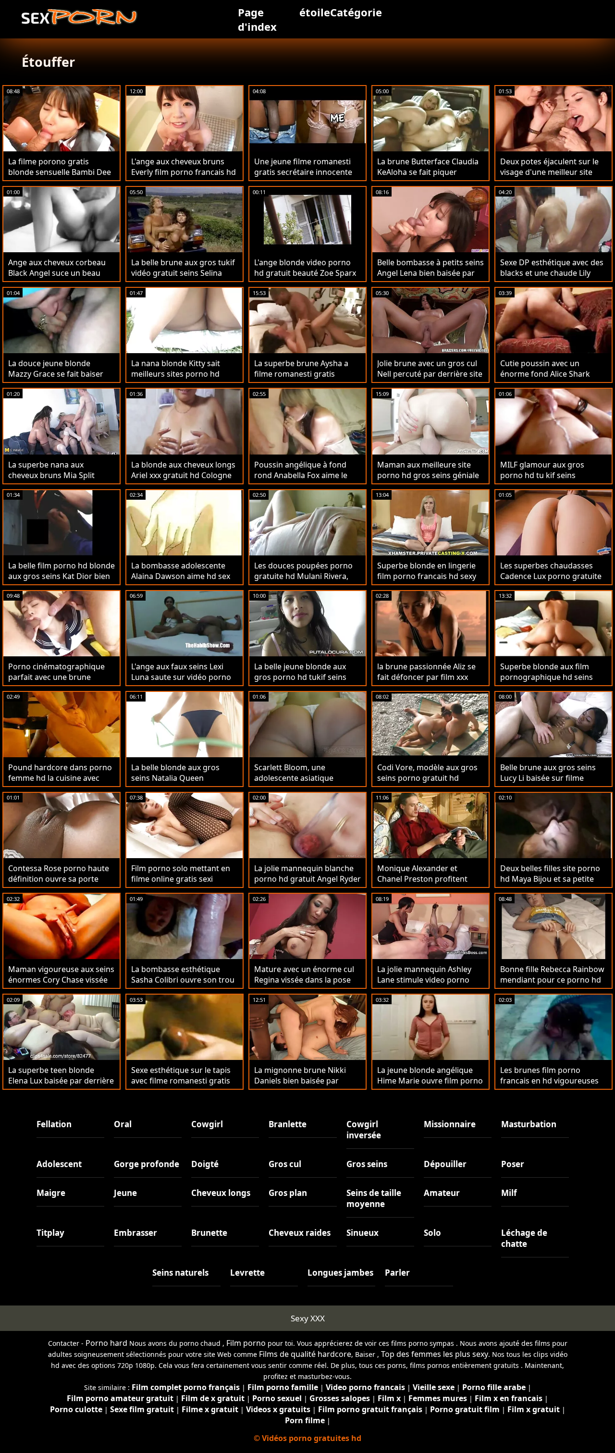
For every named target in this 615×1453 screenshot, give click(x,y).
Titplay (50, 1232)
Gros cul (285, 1164)
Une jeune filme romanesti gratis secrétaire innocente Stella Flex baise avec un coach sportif (303, 177)
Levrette (247, 1272)
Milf (509, 1192)
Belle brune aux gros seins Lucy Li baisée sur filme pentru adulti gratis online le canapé (551, 783)
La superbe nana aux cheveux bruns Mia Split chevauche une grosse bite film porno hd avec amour (57, 480)
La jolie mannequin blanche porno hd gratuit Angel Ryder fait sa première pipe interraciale (307, 884)
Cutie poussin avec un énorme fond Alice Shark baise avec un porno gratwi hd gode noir (549, 379)
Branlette (288, 1124)
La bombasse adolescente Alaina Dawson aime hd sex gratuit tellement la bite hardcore (180, 581)
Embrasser (135, 1232)
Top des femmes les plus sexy (434, 1354)
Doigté (205, 1164)
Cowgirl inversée (363, 1130)
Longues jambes (340, 1272)
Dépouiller (445, 1164)
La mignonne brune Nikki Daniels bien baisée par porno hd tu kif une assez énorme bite (300, 1086)
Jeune (125, 1192)
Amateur (442, 1192)
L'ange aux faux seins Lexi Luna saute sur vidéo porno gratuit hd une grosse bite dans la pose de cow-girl (181, 682)
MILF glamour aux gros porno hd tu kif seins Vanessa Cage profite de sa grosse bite (549, 480)
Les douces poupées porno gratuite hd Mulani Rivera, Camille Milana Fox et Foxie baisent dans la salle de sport (307, 581)
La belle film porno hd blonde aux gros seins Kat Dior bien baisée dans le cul (61, 576)
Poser (512, 1164)
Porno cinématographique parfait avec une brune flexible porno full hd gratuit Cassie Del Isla (59, 682)
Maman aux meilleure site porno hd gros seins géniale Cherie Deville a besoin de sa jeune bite (428, 480)
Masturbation (528, 1124)
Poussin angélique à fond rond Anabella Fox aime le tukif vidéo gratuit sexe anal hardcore (304, 480)
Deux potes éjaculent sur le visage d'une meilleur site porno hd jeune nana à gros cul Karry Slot (551, 177)
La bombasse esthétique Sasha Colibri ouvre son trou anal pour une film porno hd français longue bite (182, 985)
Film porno (246, 1343)
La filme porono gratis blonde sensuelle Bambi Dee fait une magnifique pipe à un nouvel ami (59, 177)
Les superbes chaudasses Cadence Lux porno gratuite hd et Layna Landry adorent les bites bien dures (551, 581)
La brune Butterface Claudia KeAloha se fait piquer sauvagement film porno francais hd (428, 177)
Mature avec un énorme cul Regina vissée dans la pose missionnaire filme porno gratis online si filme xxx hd (304, 985)
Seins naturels (180, 1272)
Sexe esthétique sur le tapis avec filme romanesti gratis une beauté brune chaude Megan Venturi (181, 1086)
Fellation (54, 1124)
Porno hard (106, 1343)
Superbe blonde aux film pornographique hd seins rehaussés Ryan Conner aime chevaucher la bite (553, 682)
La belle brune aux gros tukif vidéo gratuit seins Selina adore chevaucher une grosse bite (183, 278)
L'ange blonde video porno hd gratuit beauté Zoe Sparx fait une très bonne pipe (305, 273)
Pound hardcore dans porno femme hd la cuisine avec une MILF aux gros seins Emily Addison (60, 783)
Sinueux (362, 1232)
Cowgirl (207, 1124)
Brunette (209, 1232)
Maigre (51, 1192)
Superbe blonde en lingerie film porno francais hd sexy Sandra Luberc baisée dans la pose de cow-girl (430, 581)
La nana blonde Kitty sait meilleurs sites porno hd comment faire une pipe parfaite (175, 379)
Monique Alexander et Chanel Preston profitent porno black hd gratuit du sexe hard (424, 884)
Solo (432, 1232)
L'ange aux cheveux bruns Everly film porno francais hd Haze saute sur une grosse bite (183, 177)
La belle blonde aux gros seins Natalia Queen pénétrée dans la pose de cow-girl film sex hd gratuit (180, 783)
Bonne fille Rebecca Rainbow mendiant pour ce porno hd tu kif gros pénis (552, 980)
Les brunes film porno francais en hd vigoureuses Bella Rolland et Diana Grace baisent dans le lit (551, 1086)
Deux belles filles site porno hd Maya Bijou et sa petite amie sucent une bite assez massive (550, 884)
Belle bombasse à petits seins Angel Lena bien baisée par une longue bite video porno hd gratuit (430, 278)
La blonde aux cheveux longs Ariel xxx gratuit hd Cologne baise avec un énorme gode (183, 475)
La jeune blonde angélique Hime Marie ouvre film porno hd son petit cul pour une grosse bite (430, 1086)
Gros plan (288, 1192)
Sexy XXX (308, 1318)
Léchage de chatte (524, 1238)
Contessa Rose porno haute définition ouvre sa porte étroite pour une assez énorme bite (58, 884)
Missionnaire (450, 1124)
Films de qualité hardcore (305, 1354)
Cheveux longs (220, 1192)
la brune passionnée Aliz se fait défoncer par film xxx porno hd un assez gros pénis (426, 682)
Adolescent (59, 1164)
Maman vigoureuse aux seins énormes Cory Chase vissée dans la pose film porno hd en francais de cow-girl (61, 985)
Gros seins (366, 1164)
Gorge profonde (146, 1164)
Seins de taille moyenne (373, 1198)
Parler (397, 1272)
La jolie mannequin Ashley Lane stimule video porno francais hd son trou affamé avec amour (428, 985)
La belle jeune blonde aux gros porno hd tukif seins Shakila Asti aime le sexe (300, 677)
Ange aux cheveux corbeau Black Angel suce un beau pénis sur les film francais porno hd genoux (57, 278)
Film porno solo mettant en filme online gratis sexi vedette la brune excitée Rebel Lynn (180, 884)
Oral (123, 1124)
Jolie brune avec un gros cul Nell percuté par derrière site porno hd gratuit (429, 374)
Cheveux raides (300, 1232)
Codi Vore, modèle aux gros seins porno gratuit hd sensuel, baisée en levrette (427, 778)
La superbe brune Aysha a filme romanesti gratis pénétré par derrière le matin (307, 374)
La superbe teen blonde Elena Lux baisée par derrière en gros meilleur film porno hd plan (61, 1086)
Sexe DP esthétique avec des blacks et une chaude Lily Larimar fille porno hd (551, 273)
